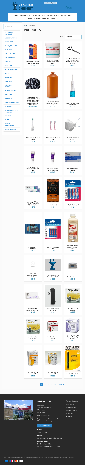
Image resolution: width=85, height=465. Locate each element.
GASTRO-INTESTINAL (11, 69)
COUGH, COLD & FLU (11, 46)
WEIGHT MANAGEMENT (9, 125)
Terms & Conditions (34, 18)
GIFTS (6, 73)
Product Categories (22, 15)
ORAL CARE (8, 95)
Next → (61, 384)
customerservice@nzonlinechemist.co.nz (49, 438)
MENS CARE (8, 81)
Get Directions (44, 425)
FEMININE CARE (10, 58)
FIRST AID (8, 62)
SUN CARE (8, 116)
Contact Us (54, 18)
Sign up (53, 3)
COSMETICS (8, 50)
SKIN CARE (8, 106)
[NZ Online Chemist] (22, 6)
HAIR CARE (8, 77)
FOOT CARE (8, 65)
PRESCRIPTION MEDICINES (9, 33)
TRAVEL (7, 120)
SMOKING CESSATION (12, 103)
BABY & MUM (9, 42)
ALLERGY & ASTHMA (11, 38)
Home (25, 25)
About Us (45, 18)
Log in (46, 3)
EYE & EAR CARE (10, 54)
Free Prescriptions (71, 410)
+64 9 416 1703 (42, 432)
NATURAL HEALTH (10, 91)
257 (55, 384)
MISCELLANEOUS (10, 129)
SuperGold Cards (53, 15)
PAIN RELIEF (8, 99)
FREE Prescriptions (38, 15)
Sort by (62, 37)
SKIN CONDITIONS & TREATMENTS (11, 111)
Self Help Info (66, 15)
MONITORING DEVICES (9, 86)
